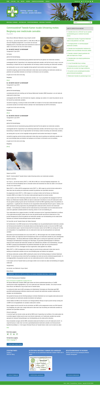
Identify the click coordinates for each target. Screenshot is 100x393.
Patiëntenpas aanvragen (37, 375)
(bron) (8, 80)
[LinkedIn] (14, 334)
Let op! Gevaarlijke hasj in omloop (76, 63)
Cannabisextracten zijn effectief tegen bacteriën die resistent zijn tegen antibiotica (78, 67)
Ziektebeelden (22, 22)
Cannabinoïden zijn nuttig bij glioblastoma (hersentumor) (78, 59)
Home (8, 1)
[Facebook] (11, 334)
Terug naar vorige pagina (15, 344)
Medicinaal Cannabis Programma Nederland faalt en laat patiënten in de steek (79, 40)
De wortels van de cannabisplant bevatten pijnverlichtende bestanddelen (78, 72)
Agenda (28, 1)
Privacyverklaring (73, 383)
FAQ (18, 1)
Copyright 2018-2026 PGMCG (88, 383)
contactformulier (13, 375)
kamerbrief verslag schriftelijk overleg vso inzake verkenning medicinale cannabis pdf (32, 274)
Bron (8, 113)
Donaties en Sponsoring (38, 1)
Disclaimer (80, 383)
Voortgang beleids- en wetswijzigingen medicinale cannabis (77, 44)
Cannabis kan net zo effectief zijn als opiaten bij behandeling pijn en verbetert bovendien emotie (79, 34)
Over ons (13, 1)
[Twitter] (8, 334)
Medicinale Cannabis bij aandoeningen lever (79, 76)
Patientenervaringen (32, 22)
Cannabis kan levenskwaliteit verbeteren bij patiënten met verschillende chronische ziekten (79, 49)
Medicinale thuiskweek (45, 22)
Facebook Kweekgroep (73, 375)
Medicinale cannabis (12, 22)
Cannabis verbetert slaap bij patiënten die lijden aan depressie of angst (78, 54)
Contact (48, 1)
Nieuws (22, 1)
